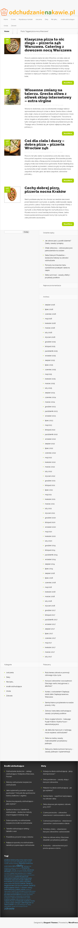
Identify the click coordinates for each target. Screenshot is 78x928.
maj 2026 (48, 319)
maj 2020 (48, 532)
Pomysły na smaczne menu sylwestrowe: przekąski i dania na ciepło (57, 267)
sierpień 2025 (50, 360)
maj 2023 (48, 425)
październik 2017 (51, 620)
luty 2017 (48, 657)
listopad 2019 (50, 550)
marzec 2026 (50, 328)
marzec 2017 (50, 652)
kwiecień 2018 (50, 592)
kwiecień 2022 (50, 462)
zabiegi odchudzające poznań (20, 906)
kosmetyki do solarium (17, 871)
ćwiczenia (39, 19)
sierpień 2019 (50, 564)
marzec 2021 (50, 504)
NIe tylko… (54, 19)
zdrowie (9, 908)
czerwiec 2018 (50, 583)
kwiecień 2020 (50, 536)
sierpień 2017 (50, 629)
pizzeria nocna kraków (12, 894)
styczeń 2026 (50, 337)
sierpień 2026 (50, 305)
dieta (14, 866)
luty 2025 (48, 388)
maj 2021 (48, 495)
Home (6, 19)
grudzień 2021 (50, 481)
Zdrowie (13, 26)
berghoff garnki (22, 862)
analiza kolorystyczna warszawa (18, 860)
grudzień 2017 (50, 610)
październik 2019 (51, 555)
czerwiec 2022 (50, 453)
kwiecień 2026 (50, 323)
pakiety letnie (20, 890)
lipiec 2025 (49, 365)
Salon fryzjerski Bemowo (19, 898)
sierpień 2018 (50, 573)
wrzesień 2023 (50, 416)
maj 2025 (48, 374)
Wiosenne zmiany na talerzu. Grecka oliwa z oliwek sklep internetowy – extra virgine (48, 95)
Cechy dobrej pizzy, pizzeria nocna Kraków (45, 190)
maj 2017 (48, 643)
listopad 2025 (50, 346)
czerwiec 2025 (50, 370)
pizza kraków (21, 891)
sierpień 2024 (50, 393)
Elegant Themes (51, 923)
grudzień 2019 (50, 545)
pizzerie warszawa (27, 894)
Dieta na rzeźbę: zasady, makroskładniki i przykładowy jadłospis (56, 740)
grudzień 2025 (50, 342)
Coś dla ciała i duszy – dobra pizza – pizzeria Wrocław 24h (44, 144)
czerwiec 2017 (50, 638)
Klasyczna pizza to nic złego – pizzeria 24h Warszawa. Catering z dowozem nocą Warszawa (48, 44)
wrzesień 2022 (50, 439)
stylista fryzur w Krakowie (13, 901)
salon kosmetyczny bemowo (23, 899)
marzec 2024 (50, 402)
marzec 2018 (50, 596)
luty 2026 (48, 332)
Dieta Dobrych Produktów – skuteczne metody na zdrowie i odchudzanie (56, 257)
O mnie (13, 19)
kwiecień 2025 (50, 379)
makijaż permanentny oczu (18, 873)
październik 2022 (51, 434)
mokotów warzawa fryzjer (14, 880)
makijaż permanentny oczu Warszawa (18, 874)
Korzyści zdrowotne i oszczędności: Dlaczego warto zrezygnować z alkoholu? (58, 683)
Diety (46, 19)
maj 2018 (48, 587)
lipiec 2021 (49, 490)
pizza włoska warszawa (27, 893)
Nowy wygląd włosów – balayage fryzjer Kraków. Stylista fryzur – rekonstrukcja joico (58, 721)
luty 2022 (48, 471)
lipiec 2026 (49, 309)
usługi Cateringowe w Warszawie (18, 904)
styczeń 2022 (50, 476)
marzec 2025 (50, 383)
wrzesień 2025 (50, 356)
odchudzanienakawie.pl (42, 54)
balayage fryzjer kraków (10, 861)
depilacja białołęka (13, 863)
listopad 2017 (50, 615)
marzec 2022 (50, 467)
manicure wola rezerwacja (22, 878)
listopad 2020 (50, 522)
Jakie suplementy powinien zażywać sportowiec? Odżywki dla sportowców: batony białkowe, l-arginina (20, 793)
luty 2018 (48, 601)
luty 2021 (48, 508)
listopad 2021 (50, 485)
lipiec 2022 (49, 448)
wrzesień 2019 (50, 559)
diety (19, 865)
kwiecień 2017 (50, 647)
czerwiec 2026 (50, 314)
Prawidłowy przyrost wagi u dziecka (19, 837)
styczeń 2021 (50, 513)
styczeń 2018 (50, 606)
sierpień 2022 (50, 444)
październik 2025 (51, 351)
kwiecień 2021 (50, 499)
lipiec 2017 (49, 633)
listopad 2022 (50, 430)
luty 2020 (48, 541)
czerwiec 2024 (50, 397)
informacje (19, 870)
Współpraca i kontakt (26, 19)
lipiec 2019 (49, 569)
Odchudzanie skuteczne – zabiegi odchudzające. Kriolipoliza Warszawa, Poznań (20, 774)
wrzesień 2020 (50, 527)
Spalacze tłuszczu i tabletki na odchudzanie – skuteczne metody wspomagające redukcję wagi (19, 812)
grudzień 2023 (50, 407)
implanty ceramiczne (15, 868)
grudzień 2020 (50, 518)
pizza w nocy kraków (13, 893)
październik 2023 (51, 411)
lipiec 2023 (49, 420)
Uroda (6, 26)
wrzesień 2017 (50, 624)
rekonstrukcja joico (9, 896)
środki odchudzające (67, 19)
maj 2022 (48, 458)
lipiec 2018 (49, 578)
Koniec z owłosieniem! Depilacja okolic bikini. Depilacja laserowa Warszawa (57, 694)
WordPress (73, 923)
